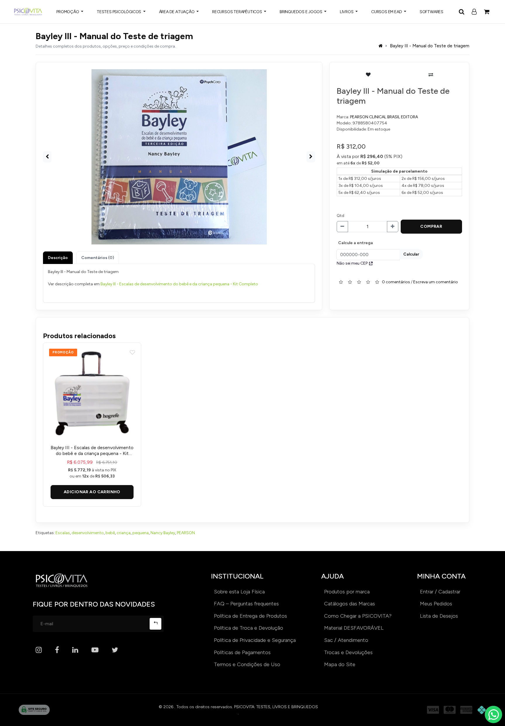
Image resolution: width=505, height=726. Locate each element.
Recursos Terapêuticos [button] (237, 11)
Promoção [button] (68, 11)
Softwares (431, 11)
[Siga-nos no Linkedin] (75, 650)
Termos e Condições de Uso (247, 664)
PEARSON (186, 532)
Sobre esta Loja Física (239, 591)
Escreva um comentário (435, 281)
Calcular (411, 254)
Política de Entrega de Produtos (250, 616)
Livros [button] (347, 11)
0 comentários (396, 281)
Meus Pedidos (436, 603)
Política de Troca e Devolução (248, 628)
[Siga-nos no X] (115, 650)
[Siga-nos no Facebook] (57, 650)
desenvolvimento (88, 532)
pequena (140, 532)
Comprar (431, 226)
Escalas (63, 532)
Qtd (340, 215)
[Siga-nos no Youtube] (95, 650)
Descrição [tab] (58, 257)
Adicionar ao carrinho (92, 491)
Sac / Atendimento (346, 640)
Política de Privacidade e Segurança (255, 640)
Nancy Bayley (163, 532)
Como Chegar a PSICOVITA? (358, 616)
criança (124, 532)
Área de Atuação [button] (177, 11)
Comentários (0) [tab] (97, 257)
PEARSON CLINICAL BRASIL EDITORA (384, 116)
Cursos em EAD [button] (387, 11)
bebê (110, 532)
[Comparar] (430, 74)
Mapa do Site (339, 664)
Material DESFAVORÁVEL (353, 628)
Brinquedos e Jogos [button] (301, 11)
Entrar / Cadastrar (440, 591)
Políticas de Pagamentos (242, 652)
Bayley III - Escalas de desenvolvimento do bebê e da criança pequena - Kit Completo (179, 284)
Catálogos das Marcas (349, 603)
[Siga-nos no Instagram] (39, 650)
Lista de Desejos (439, 616)
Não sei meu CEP (352, 263)
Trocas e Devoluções (348, 652)
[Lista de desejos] (368, 74)
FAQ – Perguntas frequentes (246, 603)
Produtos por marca (347, 591)
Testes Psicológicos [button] (119, 11)
